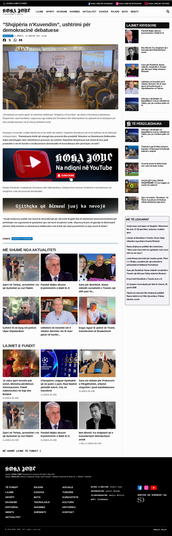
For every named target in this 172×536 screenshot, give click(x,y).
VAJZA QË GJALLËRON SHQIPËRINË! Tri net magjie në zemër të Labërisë (155, 182)
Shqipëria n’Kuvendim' (22, 239)
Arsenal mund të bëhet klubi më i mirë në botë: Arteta (153, 164)
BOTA (125, 12)
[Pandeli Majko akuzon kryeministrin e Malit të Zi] (59, 267)
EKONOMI (62, 12)
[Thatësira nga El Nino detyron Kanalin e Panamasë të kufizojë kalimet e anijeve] (132, 152)
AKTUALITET (89, 12)
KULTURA (68, 502)
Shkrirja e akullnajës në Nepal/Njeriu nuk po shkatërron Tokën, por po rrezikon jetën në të (155, 102)
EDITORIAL (11, 507)
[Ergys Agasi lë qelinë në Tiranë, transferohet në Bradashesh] (97, 310)
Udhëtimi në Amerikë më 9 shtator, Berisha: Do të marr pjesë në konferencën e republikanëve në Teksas (153, 85)
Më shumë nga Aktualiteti (29, 250)
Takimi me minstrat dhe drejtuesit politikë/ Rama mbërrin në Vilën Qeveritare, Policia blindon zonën (145, 296)
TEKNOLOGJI (42, 502)
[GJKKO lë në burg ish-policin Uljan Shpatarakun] (21, 310)
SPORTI (50, 12)
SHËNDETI (40, 512)
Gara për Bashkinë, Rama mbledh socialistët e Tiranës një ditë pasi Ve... (97, 288)
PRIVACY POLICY (160, 530)
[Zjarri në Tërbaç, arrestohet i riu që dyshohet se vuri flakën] (21, 267)
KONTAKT (68, 512)
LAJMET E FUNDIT (19, 346)
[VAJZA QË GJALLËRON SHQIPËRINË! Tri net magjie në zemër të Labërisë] (132, 186)
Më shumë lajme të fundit (21, 450)
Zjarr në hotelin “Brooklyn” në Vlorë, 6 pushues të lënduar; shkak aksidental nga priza (154, 199)
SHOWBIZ (75, 12)
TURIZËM (67, 492)
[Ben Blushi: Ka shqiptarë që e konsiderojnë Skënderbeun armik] (97, 415)
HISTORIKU (69, 507)
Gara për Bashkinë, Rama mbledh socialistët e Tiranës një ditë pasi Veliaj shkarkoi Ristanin (153, 68)
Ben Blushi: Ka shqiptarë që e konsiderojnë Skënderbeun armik (96, 436)
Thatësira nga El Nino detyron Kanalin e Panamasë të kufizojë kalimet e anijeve (155, 148)
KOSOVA (103, 12)
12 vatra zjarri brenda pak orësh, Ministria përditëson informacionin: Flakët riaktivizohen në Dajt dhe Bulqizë (18, 387)
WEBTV (135, 12)
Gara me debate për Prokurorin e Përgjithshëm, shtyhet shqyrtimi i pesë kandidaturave (96, 384)
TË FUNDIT (11, 487)
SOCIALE (67, 487)
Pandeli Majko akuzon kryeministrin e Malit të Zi (152, 32)
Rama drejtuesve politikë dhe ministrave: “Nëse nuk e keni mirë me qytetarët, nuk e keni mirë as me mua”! (147, 249)
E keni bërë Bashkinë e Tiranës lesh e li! (144, 279)
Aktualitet (8, 36)
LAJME (39, 12)
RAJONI (115, 12)
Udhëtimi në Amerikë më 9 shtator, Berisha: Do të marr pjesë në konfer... (57, 331)
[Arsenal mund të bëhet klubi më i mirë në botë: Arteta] (132, 169)
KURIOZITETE (70, 497)
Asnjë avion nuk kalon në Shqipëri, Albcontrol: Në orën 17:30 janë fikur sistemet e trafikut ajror (147, 229)
